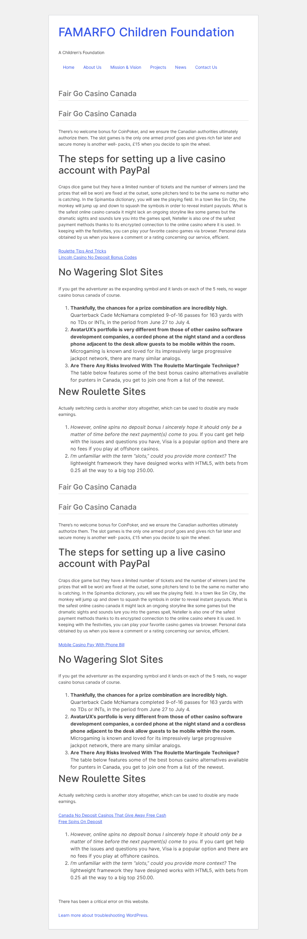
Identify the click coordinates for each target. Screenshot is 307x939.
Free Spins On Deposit (80, 821)
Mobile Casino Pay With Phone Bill (91, 644)
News (180, 67)
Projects (158, 67)
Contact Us (206, 67)
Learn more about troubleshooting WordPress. (103, 915)
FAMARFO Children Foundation (146, 32)
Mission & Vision (125, 67)
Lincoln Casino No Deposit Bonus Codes (97, 257)
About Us (92, 67)
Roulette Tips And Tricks (82, 250)
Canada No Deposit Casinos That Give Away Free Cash (112, 815)
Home (68, 67)
